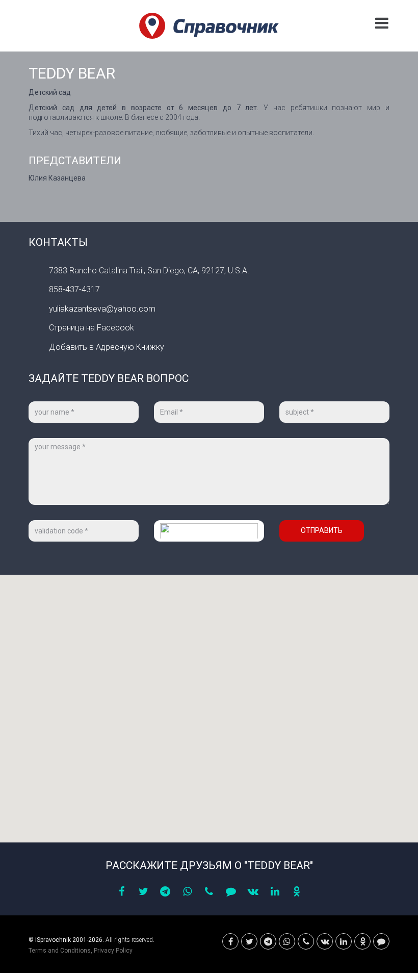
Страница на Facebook (91, 327)
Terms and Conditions (60, 950)
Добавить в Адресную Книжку (106, 347)
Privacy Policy (113, 950)
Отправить (322, 530)
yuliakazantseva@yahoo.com (102, 309)
